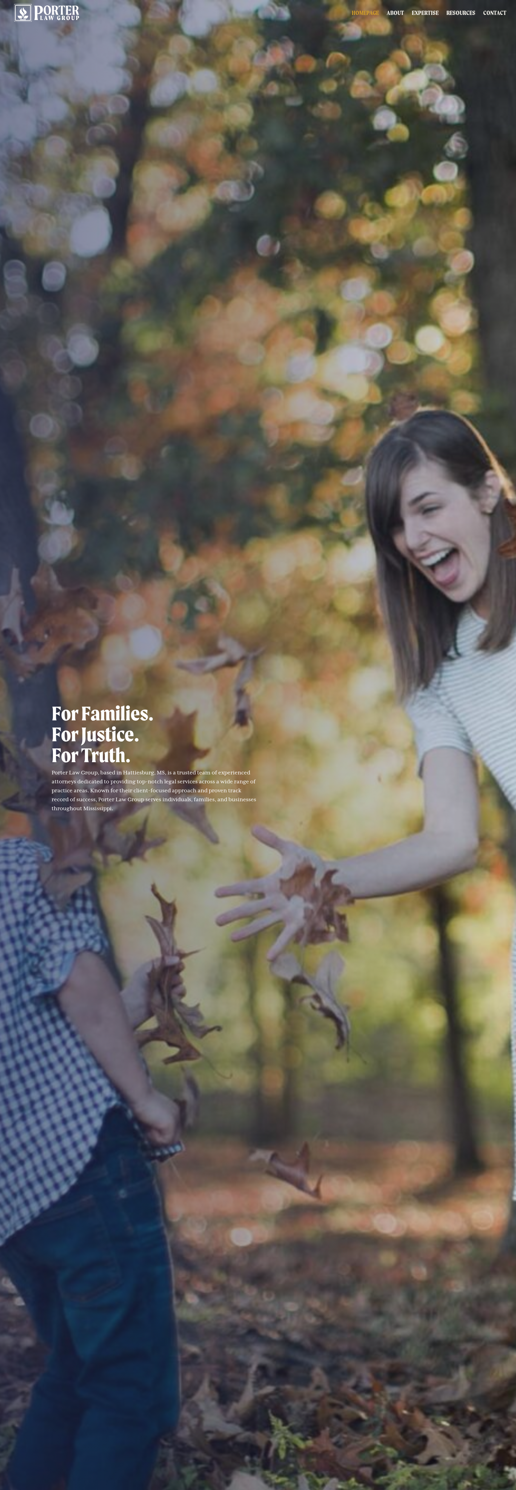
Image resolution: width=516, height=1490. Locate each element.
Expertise (425, 13)
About (395, 13)
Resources (460, 13)
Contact (494, 13)
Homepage (365, 13)
